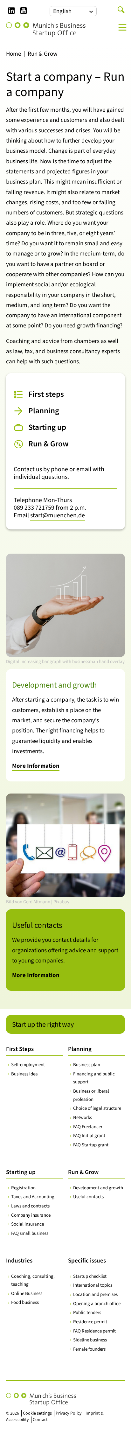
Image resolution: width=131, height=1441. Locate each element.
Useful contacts (88, 1196)
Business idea (24, 1074)
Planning (80, 1049)
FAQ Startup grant (90, 1145)
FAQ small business (29, 1233)
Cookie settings (37, 1413)
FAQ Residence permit (94, 1331)
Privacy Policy (69, 1413)
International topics (92, 1285)
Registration (23, 1188)
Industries (19, 1260)
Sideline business (90, 1340)
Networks (82, 1117)
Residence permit (90, 1322)
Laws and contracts (30, 1206)
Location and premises (95, 1294)
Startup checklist (90, 1276)
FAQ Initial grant (89, 1135)
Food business (25, 1302)
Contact (40, 1420)
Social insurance (27, 1224)
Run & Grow (83, 1172)
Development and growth (98, 1188)
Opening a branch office (97, 1303)
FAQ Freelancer (87, 1126)
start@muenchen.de (57, 515)
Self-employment (28, 1064)
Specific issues (87, 1260)
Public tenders (87, 1312)
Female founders (89, 1349)
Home (13, 54)
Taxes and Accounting (32, 1196)
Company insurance (31, 1215)
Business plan (86, 1064)
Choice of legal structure (97, 1108)
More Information (35, 766)
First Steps (20, 1049)
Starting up (21, 1172)
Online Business (26, 1293)
